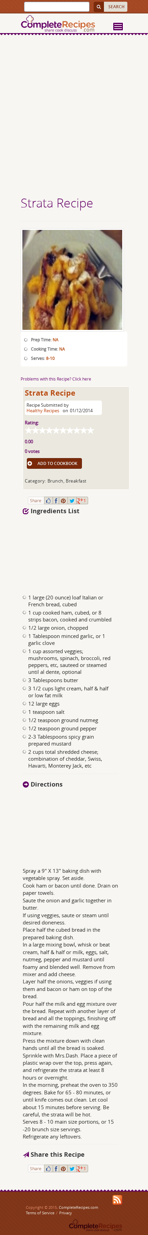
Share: (36, 500)
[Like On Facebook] (48, 500)
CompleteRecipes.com (78, 1207)
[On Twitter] (72, 500)
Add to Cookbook (57, 463)
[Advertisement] (74, 116)
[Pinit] (63, 500)
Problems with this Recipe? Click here (56, 379)
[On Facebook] (56, 500)
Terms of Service (40, 1212)
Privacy (65, 1212)
